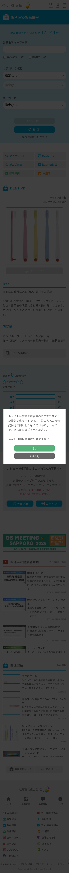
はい (34, 448)
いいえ (34, 455)
